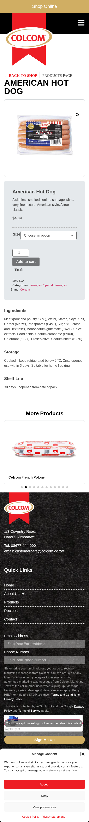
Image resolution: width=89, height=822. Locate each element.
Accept (44, 784)
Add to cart (26, 262)
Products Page (57, 75)
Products (11, 602)
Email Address (16, 636)
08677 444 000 (23, 546)
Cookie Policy (30, 816)
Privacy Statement (53, 816)
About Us (11, 594)
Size (16, 234)
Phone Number (16, 652)
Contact (10, 619)
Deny (44, 796)
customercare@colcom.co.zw (39, 551)
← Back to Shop (20, 75)
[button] (83, 754)
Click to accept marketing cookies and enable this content (43, 723)
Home (9, 585)
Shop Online (44, 6)
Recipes (11, 611)
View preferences (44, 807)
